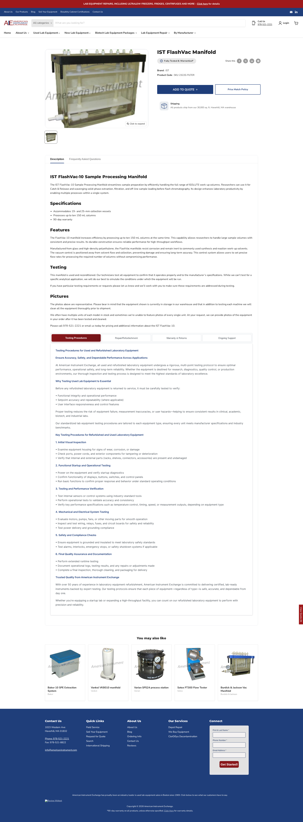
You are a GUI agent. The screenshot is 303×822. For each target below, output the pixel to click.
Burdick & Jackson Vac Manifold (234, 689)
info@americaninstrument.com (61, 750)
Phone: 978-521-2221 (57, 738)
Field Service (92, 727)
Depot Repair (175, 727)
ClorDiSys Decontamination (182, 736)
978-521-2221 (265, 24)
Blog (33, 12)
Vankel (94, 691)
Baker (50, 694)
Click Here (169, 810)
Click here (202, 3)
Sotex (180, 691)
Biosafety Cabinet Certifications (74, 12)
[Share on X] (245, 61)
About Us (8, 12)
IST (167, 70)
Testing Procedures (76, 338)
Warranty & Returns (176, 338)
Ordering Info (134, 736)
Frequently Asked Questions (85, 159)
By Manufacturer (184, 33)
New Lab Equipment (77, 33)
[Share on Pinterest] (258, 61)
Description (57, 159)
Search (89, 741)
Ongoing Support (227, 338)
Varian (137, 691)
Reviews (131, 745)
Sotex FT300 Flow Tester (192, 687)
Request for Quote (95, 736)
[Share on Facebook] (239, 61)
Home (7, 33)
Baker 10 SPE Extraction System (62, 689)
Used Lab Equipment (46, 33)
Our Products (22, 12)
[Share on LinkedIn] (252, 61)
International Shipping (98, 745)
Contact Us (98, 12)
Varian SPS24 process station (151, 687)
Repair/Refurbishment (126, 338)
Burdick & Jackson (229, 694)
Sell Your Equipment (48, 12)
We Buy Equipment (178, 731)
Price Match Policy (238, 89)
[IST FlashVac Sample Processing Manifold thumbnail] (51, 137)
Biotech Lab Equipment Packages (115, 33)
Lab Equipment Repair (154, 33)
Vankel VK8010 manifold (105, 687)
